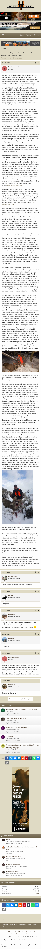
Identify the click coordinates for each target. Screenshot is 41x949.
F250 (7, 711)
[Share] (35, 63)
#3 (38, 591)
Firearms (8, 868)
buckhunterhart (7, 58)
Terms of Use (13, 924)
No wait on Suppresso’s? (13, 864)
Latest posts (8, 836)
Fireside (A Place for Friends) (14, 843)
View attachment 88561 (15, 185)
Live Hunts (9, 853)
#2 (38, 572)
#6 (38, 653)
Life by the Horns (11, 729)
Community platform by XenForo (19, 937)
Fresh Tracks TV (30, 932)
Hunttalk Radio (19, 932)
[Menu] (2, 35)
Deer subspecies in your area (16, 718)
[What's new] (34, 35)
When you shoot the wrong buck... (18, 727)
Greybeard (9, 720)
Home (34, 924)
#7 (38, 680)
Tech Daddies (22, 940)
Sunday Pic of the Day (12, 871)
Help (29, 924)
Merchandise (14, 934)
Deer (11, 711)
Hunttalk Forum (8, 932)
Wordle (8, 839)
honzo (37, 893)
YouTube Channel (25, 934)
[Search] (38, 35)
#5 (38, 634)
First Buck (9, 736)
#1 (38, 63)
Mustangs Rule (10, 750)
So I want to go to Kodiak (13, 856)
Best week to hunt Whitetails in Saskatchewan (22, 710)
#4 (38, 610)
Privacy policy (23, 924)
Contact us (5, 924)
